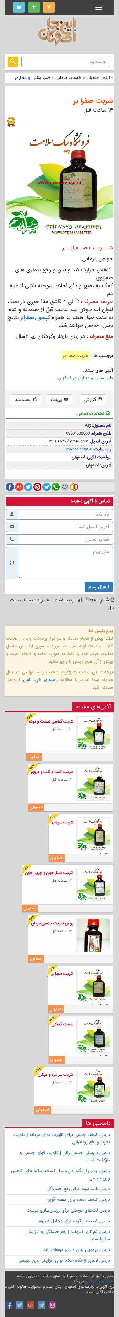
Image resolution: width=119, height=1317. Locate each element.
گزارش (91, 399)
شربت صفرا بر (93, 101)
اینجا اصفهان (98, 77)
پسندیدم (24, 399)
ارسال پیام (98, 586)
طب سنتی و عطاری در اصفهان (85, 378)
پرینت (57, 399)
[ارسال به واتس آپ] (56, 487)
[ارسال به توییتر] (28, 487)
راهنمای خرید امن (40, 679)
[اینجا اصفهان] (59, 33)
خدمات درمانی (67, 77)
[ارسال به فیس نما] (65, 487)
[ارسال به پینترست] (37, 487)
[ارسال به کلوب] (74, 487)
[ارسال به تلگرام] (46, 487)
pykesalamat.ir (79, 449)
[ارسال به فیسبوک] (10, 487)
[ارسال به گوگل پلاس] (19, 487)
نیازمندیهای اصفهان (99, 1281)
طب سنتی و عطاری (32, 77)
